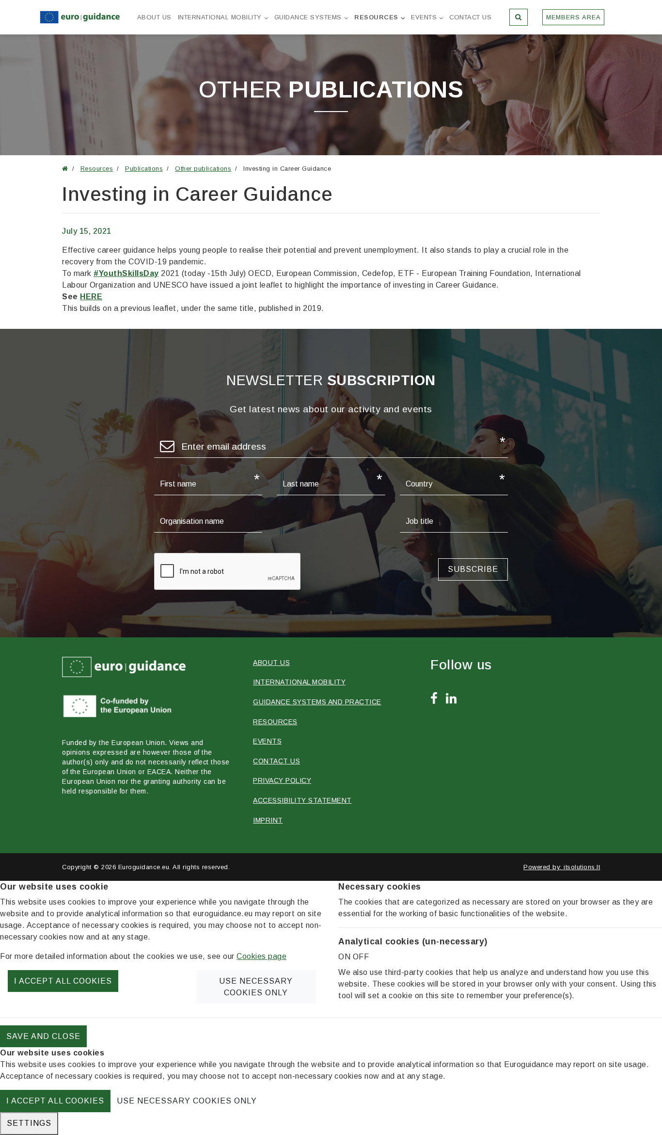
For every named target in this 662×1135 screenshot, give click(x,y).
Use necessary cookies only (256, 987)
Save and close (43, 1036)
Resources (376, 17)
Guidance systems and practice (317, 702)
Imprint (268, 820)
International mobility (220, 17)
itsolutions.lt (582, 867)
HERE (91, 296)
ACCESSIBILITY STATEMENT (302, 800)
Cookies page (261, 956)
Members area (573, 17)
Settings (29, 1123)
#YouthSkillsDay (126, 273)
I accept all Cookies (63, 981)
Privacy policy (282, 780)
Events (424, 17)
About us (154, 17)
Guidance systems (308, 17)
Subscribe (473, 569)
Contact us (470, 17)
